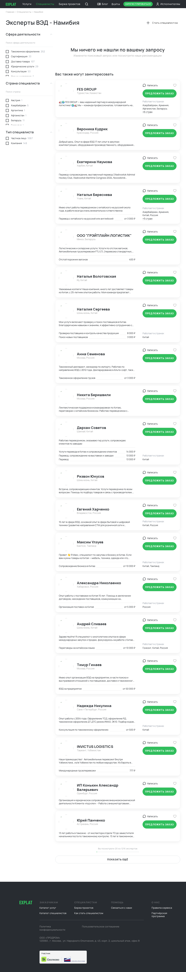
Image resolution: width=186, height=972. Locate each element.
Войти (116, 4)
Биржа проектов (69, 4)
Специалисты (45, 4)
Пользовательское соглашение (100, 926)
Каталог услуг (48, 907)
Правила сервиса (162, 907)
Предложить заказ (159, 93)
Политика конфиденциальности (52, 928)
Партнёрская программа (159, 915)
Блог (105, 4)
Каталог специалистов (53, 913)
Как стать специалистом (88, 913)
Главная (10, 12)
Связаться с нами (121, 907)
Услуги (26, 4)
